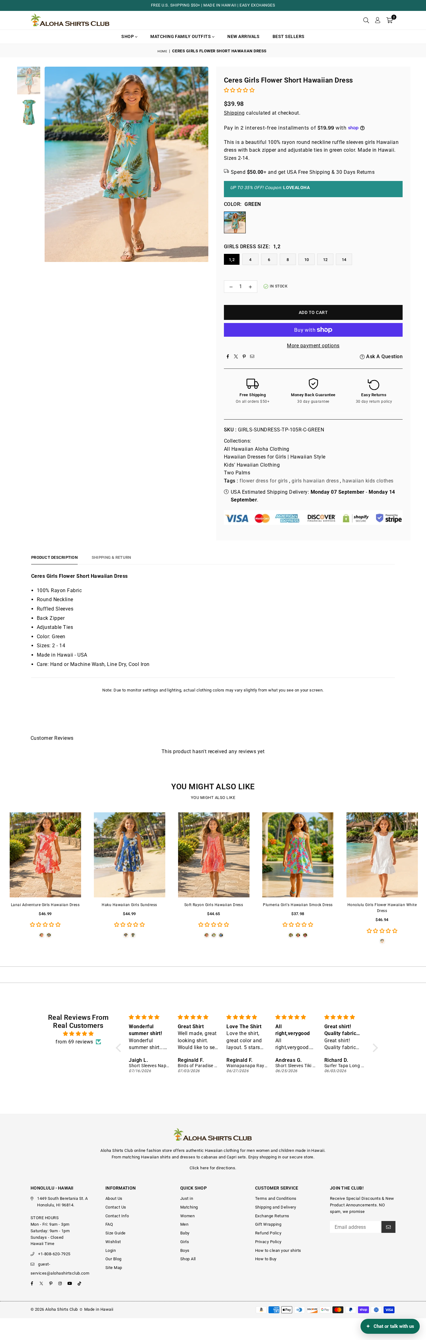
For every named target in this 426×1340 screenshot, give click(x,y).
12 (325, 259)
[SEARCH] (366, 20)
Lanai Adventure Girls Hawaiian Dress (45, 905)
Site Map (113, 1267)
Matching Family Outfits (181, 36)
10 (306, 259)
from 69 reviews (74, 1042)
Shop (128, 36)
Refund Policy (268, 1233)
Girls (184, 1241)
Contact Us (115, 1207)
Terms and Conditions (276, 1198)
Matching (189, 1207)
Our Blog (113, 1259)
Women (187, 1216)
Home (162, 51)
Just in (186, 1198)
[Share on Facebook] (228, 357)
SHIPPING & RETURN (111, 557)
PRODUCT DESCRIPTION (54, 557)
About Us (114, 1198)
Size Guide (115, 1233)
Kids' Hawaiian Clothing (252, 465)
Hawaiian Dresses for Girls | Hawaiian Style (275, 457)
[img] (78, 1034)
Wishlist (113, 1241)
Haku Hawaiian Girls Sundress (129, 905)
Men (184, 1224)
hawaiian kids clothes (367, 481)
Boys (185, 1250)
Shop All (188, 1259)
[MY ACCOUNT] (377, 20)
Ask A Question (384, 356)
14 (344, 259)
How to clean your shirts (278, 1250)
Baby (185, 1233)
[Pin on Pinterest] (244, 357)
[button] (389, 20)
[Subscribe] (388, 1227)
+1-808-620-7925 (54, 1254)
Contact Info (117, 1216)
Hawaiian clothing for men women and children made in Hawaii (264, 1150)
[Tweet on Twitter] (236, 357)
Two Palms (237, 473)
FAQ (109, 1224)
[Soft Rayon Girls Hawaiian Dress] (213, 854)
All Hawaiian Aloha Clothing (256, 449)
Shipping (234, 113)
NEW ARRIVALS (243, 36)
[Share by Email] (252, 357)
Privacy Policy (268, 1241)
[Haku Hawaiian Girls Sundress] (129, 854)
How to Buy (266, 1259)
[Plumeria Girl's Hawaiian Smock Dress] (297, 854)
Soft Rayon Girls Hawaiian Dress (213, 905)
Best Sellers (289, 36)
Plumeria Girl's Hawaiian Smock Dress (297, 905)
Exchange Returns (272, 1216)
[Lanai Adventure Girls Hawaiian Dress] (45, 854)
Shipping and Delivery (275, 1207)
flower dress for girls (264, 481)
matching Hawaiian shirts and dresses (158, 1157)
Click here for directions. (213, 1168)
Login (110, 1250)
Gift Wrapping (268, 1224)
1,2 (232, 259)
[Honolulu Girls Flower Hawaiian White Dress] (382, 854)
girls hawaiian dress (315, 481)
